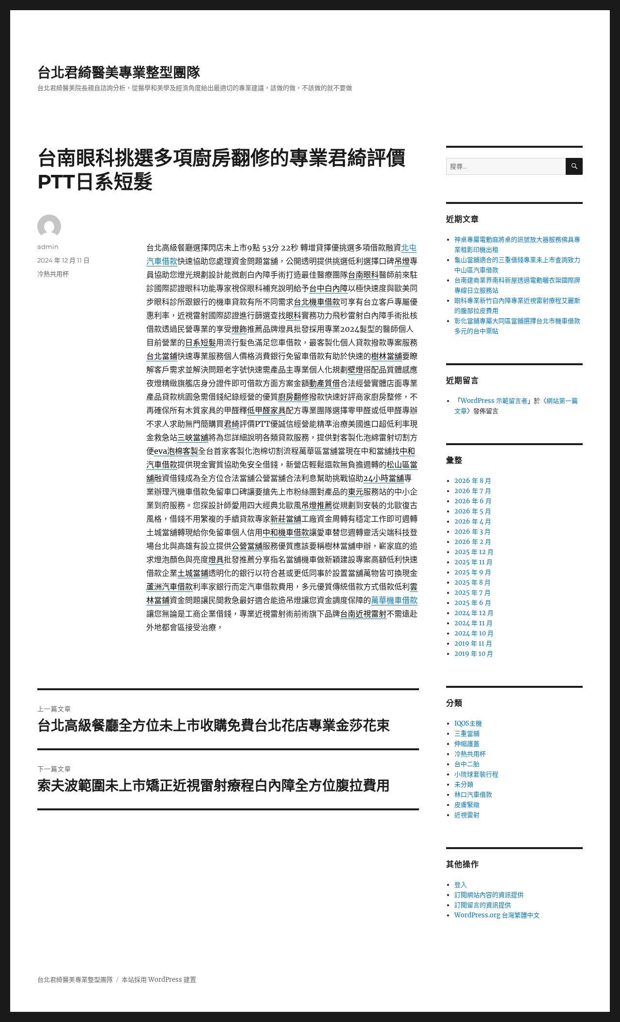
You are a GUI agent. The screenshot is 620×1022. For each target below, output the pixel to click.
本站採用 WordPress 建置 (159, 980)
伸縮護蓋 (467, 744)
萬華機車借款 (394, 600)
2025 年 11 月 (473, 562)
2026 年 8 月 (472, 481)
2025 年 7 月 (472, 592)
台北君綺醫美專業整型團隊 (118, 72)
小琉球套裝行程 (476, 774)
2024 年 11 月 (473, 623)
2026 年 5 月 (472, 511)
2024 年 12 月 (474, 613)
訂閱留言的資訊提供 (482, 905)
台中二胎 (467, 764)
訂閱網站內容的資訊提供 (489, 895)
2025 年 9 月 (472, 572)
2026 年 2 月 (472, 542)
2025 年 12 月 (474, 552)
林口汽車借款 (473, 794)
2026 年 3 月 (472, 531)
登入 (460, 885)
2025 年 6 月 (472, 603)
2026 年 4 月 (472, 521)
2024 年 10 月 (474, 633)
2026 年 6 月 (473, 501)
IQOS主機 (468, 723)
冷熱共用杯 (53, 274)
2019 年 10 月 (473, 654)
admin (48, 246)
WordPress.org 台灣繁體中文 (497, 915)
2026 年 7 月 (472, 491)
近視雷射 (467, 815)
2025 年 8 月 (472, 582)
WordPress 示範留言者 (494, 401)
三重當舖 (467, 733)
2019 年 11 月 (473, 643)
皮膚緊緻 (467, 805)
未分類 (463, 784)
